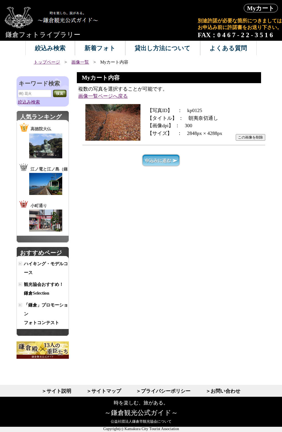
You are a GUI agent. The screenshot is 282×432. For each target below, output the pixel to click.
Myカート (261, 8)
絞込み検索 (50, 48)
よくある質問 (228, 48)
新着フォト (100, 48)
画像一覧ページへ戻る (103, 96)
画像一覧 (80, 62)
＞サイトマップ (103, 391)
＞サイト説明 (56, 391)
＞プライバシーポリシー (163, 391)
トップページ (47, 62)
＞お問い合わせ (223, 391)
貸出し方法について (163, 48)
